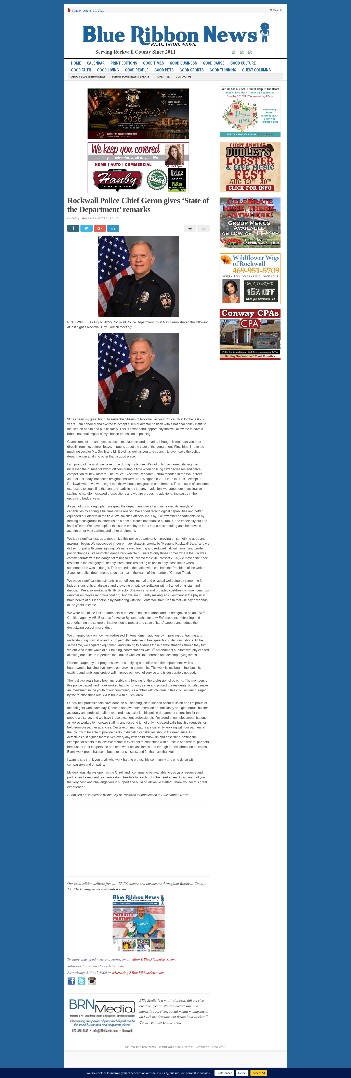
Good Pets (164, 70)
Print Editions (123, 63)
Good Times (153, 63)
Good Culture (243, 63)
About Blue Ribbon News (88, 76)
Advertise (163, 76)
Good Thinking (223, 70)
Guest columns (256, 70)
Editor (83, 218)
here (121, 966)
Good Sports (192, 70)
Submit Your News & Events (131, 76)
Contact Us (184, 76)
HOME (76, 63)
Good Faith (81, 70)
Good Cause (213, 63)
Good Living (108, 70)
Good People (136, 70)
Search (277, 10)
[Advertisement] (138, 839)
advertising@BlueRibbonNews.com (138, 972)
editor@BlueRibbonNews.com (153, 959)
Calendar (96, 63)
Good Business (183, 63)
